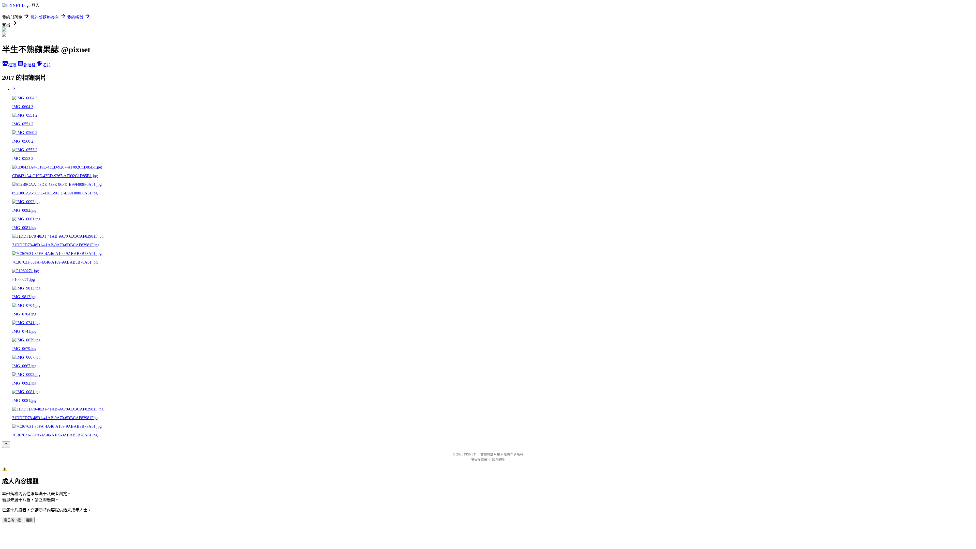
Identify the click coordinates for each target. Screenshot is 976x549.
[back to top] (6, 444)
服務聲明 (498, 459)
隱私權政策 (479, 459)
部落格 (30, 65)
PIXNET (470, 454)
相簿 (12, 65)
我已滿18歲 (12, 520)
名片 (47, 65)
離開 (29, 520)
